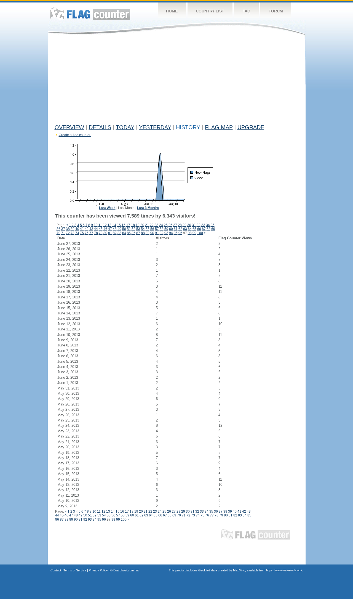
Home (172, 11)
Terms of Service (74, 570)
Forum (276, 11)
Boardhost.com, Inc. (126, 570)
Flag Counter (90, 13)
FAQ (246, 11)
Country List (210, 11)
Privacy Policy (98, 570)
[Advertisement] (177, 80)
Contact (55, 570)
